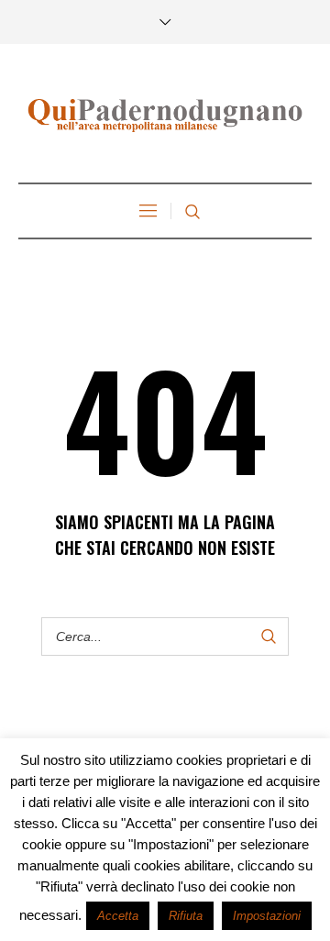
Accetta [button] (117, 916)
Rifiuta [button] (186, 916)
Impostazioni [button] (267, 916)
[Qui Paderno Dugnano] (165, 115)
